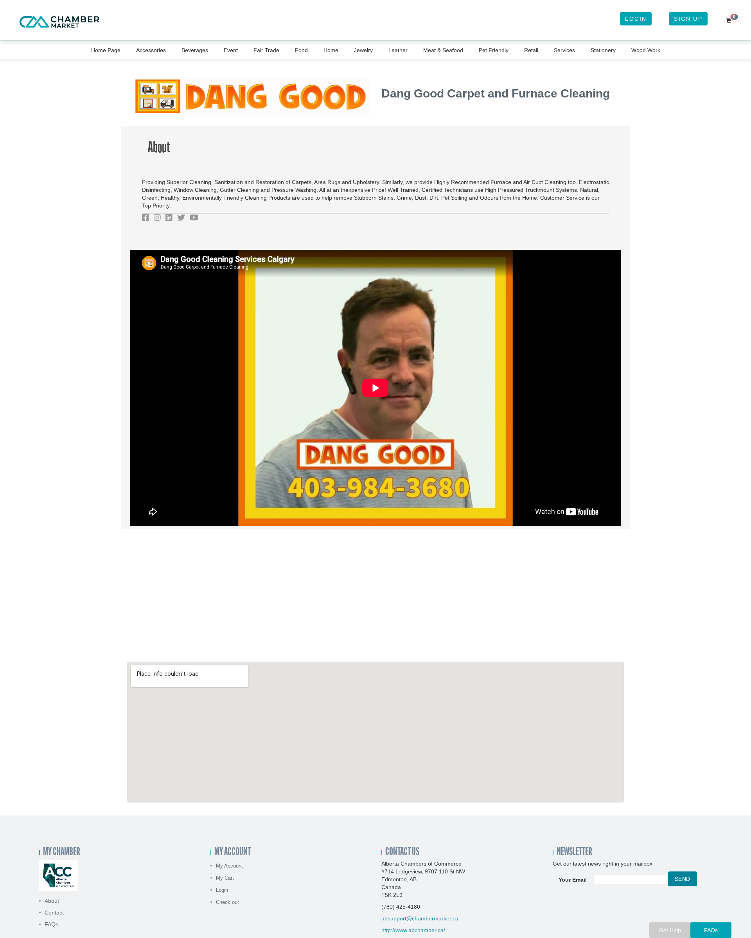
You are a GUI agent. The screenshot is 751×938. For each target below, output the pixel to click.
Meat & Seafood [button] (443, 50)
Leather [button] (398, 50)
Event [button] (231, 50)
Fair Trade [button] (266, 50)
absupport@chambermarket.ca (419, 918)
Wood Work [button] (645, 50)
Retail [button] (531, 50)
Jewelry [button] (363, 50)
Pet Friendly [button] (493, 50)
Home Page (105, 50)
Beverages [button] (194, 50)
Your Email (573, 880)
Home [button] (330, 50)
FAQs (51, 924)
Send (682, 879)
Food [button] (301, 50)
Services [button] (564, 50)
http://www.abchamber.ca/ (413, 930)
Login (636, 19)
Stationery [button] (603, 50)
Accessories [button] (151, 50)
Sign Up (688, 19)
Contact (54, 912)
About (52, 901)
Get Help (670, 930)
